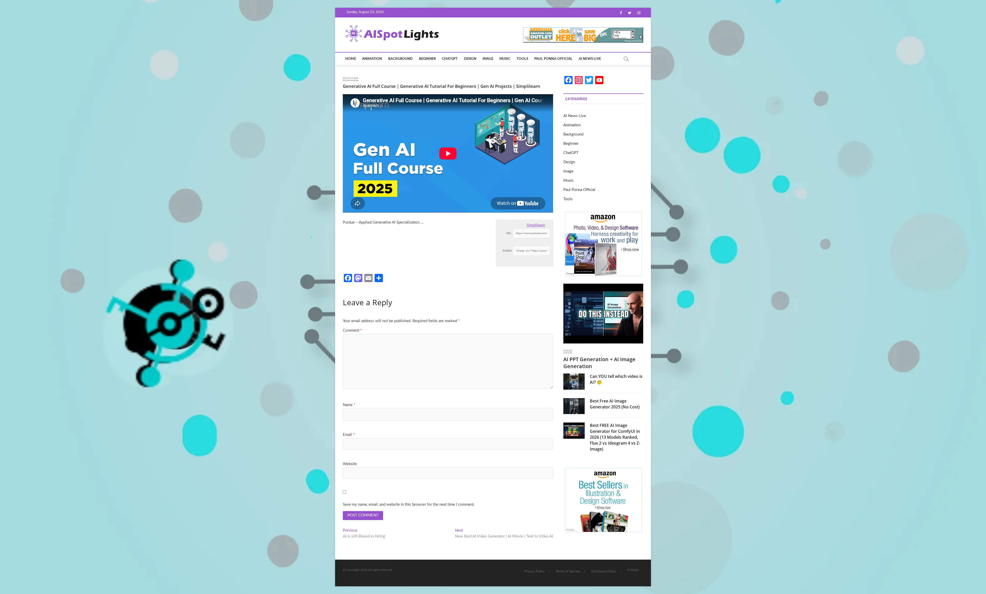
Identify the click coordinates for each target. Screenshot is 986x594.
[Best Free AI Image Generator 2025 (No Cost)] (574, 406)
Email (349, 435)
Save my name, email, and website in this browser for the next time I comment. (409, 504)
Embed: (507, 250)
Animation (372, 59)
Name (349, 405)
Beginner (427, 59)
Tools (522, 59)
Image (487, 59)
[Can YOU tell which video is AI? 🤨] (574, 381)
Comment (352, 330)
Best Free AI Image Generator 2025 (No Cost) (615, 404)
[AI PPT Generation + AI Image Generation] (603, 313)
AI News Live (590, 59)
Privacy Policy (534, 571)
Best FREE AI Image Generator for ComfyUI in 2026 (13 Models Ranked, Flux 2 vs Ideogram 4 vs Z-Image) (615, 437)
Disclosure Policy (603, 571)
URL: (509, 233)
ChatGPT (450, 59)
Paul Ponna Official (553, 59)
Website (350, 464)
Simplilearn (536, 225)
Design (470, 59)
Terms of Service (568, 571)
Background (400, 59)
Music (504, 59)
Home (350, 59)
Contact (633, 570)
